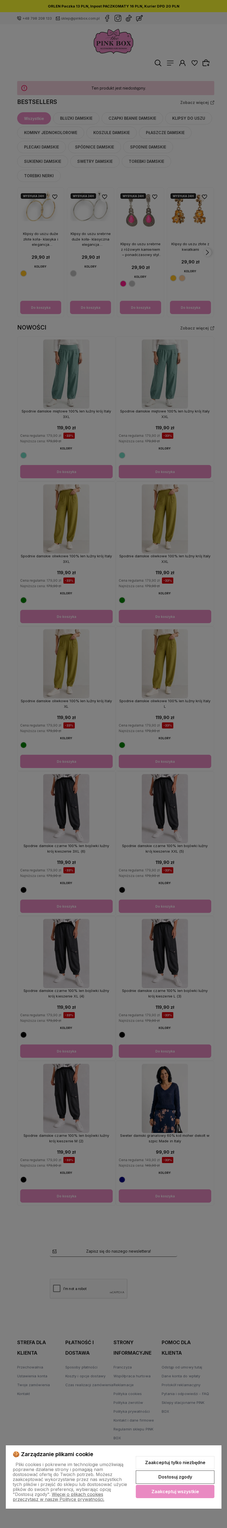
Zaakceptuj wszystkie (175, 1491)
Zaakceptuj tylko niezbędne (175, 1462)
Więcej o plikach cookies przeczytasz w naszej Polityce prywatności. (58, 1497)
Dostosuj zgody (175, 1477)
